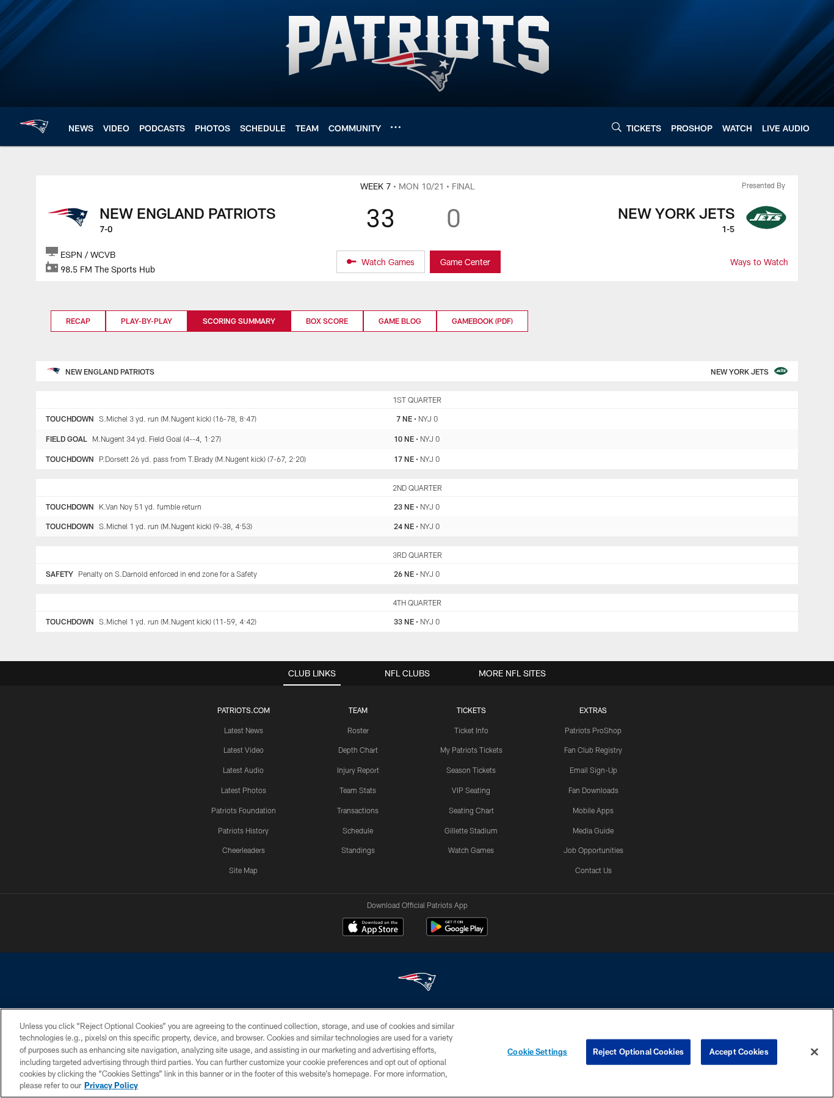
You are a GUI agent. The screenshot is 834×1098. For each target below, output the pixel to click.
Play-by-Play (146, 321)
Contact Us (593, 870)
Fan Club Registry (593, 749)
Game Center (465, 262)
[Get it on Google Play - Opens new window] (457, 933)
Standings (358, 850)
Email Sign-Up (593, 770)
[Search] (617, 127)
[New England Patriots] (417, 983)
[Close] (814, 1052)
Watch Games (471, 850)
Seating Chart (471, 810)
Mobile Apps (593, 810)
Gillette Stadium (471, 830)
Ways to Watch (759, 262)
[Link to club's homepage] (34, 126)
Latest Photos (243, 790)
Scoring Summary (239, 321)
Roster (358, 730)
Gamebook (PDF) (482, 321)
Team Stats (357, 790)
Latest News (243, 730)
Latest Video (243, 749)
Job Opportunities (593, 850)
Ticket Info (471, 730)
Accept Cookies (739, 1051)
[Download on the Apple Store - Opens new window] (373, 928)
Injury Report (358, 770)
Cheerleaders (243, 850)
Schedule (358, 830)
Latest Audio (243, 770)
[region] (417, 1053)
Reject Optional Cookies (638, 1051)
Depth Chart (358, 749)
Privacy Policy (111, 1085)
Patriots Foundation (243, 810)
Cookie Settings (537, 1051)
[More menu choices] (396, 127)
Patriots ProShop (593, 730)
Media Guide (593, 830)
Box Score (327, 321)
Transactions (358, 810)
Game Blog (400, 321)
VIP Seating (471, 790)
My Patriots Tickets (471, 749)
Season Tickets (471, 770)
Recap (78, 321)
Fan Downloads (593, 790)
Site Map (243, 870)
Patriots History (243, 830)
